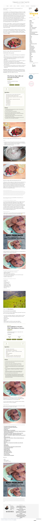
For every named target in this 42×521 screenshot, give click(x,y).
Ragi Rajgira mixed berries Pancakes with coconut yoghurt (15, 194)
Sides (30, 55)
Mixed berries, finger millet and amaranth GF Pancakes (13, 9)
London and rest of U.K (33, 43)
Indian (8, 497)
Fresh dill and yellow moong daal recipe (10, 426)
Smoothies (31, 56)
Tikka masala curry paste (7, 451)
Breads (31, 21)
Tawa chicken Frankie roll (8, 452)
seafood (31, 54)
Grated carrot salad (7, 454)
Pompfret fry (6, 429)
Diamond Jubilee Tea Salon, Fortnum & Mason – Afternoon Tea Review (21, 507)
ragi (10, 194)
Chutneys (31, 25)
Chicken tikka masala (7, 450)
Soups (30, 57)
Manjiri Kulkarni (11, 500)
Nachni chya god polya (14, 500)
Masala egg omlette (7, 449)
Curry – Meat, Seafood (33, 27)
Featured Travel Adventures (34, 34)
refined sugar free (23, 500)
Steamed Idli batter (7, 448)
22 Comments (10, 198)
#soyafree (22, 191)
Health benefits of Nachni (13, 193)
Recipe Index (9, 190)
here (9, 33)
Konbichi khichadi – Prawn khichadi (9, 430)
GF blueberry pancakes (17, 498)
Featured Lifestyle (32, 33)
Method (23, 344)
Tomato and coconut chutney (8, 447)
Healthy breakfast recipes (21, 193)
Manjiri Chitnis (8, 500)
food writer (11, 498)
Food (5, 190)
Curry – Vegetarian (32, 28)
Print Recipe (9, 334)
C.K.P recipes (32, 22)
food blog (9, 498)
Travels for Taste (21, 2)
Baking (31, 20)
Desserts (31, 29)
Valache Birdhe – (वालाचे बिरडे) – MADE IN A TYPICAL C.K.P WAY (13, 433)
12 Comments (10, 10)
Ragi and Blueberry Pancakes (19, 500)
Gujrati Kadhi (6, 444)
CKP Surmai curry (7, 428)
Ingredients (6, 344)
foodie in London (14, 498)
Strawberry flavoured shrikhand (9, 455)
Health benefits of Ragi (17, 193)
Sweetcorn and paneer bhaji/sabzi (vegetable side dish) (12, 446)
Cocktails (31, 26)
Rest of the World (32, 50)
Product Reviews (32, 47)
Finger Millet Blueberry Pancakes (6, 498)
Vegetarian (11, 190)
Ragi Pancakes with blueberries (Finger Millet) (13, 197)
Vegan (14, 497)
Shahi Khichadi (6, 445)
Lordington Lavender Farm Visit (21, 511)
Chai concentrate (6, 453)
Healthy (7, 190)
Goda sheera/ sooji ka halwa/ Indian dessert (10, 427)
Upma (5, 443)
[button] (23, 94)
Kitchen (31, 41)
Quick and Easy (10, 497)
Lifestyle (31, 42)
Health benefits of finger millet (8, 193)
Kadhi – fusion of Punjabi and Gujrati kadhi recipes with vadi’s (13, 442)
